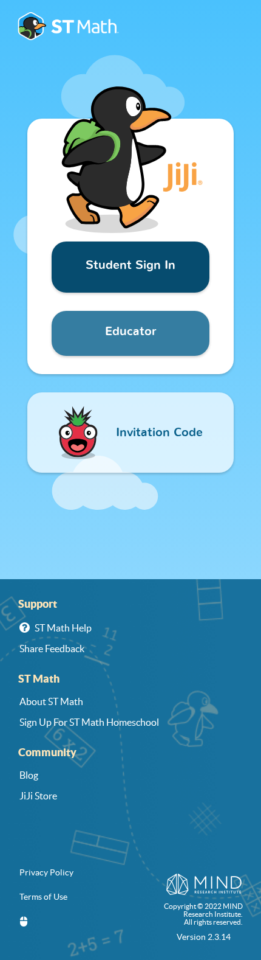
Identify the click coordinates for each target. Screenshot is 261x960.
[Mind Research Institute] (204, 885)
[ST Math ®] (68, 28)
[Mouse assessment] (23, 922)
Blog (28, 775)
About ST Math (51, 701)
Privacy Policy (46, 872)
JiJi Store (38, 795)
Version (204, 937)
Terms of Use (43, 897)
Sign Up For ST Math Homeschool (89, 722)
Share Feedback (51, 648)
